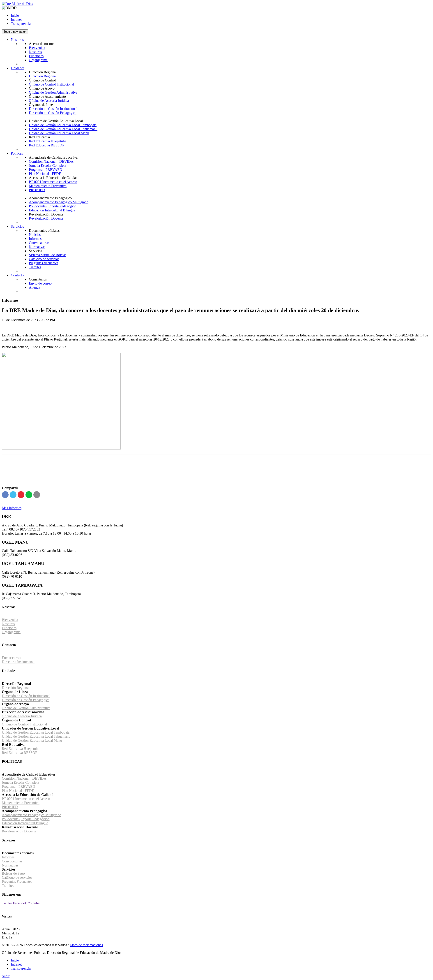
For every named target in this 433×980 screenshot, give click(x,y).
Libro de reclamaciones (86, 945)
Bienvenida (37, 48)
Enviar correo (11, 658)
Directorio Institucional (18, 662)
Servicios (17, 226)
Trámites (35, 267)
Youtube (33, 903)
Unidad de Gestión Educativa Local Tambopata (63, 125)
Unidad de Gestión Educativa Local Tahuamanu (63, 129)
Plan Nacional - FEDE (45, 174)
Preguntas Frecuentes (17, 881)
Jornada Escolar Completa (47, 165)
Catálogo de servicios (44, 259)
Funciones (36, 56)
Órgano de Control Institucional (51, 84)
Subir (5, 976)
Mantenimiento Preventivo (48, 186)
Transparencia (21, 23)
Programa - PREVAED (45, 169)
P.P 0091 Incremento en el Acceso (53, 182)
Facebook (20, 903)
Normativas (37, 247)
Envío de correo (40, 283)
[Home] (17, 4)
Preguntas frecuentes (43, 263)
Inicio (15, 15)
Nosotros (17, 40)
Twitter (7, 903)
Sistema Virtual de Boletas (47, 255)
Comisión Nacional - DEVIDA (51, 161)
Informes (35, 239)
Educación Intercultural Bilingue (52, 210)
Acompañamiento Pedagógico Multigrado (58, 202)
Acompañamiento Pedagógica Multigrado (31, 815)
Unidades (17, 68)
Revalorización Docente (46, 218)
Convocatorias (39, 243)
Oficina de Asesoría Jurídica (49, 100)
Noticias (35, 234)
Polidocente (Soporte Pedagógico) (53, 206)
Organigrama (38, 60)
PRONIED (37, 190)
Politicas (17, 153)
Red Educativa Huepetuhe (47, 141)
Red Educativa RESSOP (46, 145)
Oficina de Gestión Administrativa (53, 92)
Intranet (16, 19)
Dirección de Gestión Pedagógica (52, 113)
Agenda (34, 287)
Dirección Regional (43, 76)
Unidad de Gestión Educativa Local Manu (59, 133)
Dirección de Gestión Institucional (53, 109)
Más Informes (11, 508)
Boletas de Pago (13, 873)
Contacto (17, 275)
